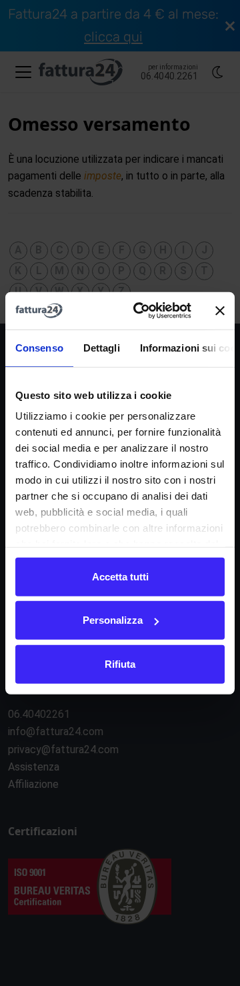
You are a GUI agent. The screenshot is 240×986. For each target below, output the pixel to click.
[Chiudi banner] (220, 311)
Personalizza (113, 620)
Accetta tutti (120, 576)
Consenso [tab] (39, 347)
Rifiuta (120, 663)
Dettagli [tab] (101, 347)
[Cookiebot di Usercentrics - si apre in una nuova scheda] (141, 311)
